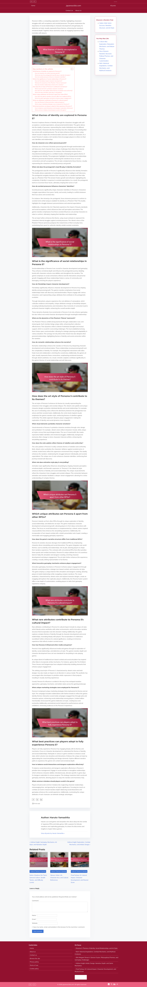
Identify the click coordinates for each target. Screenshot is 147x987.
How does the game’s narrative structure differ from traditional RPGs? (53, 96)
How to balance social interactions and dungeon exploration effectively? (54, 108)
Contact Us (69, 10)
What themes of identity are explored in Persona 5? (47, 71)
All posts (113, 5)
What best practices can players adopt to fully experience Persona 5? (52, 106)
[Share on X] (112, 984)
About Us (78, 10)
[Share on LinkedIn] (115, 984)
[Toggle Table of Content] (71, 69)
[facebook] (33, 799)
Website (34, 923)
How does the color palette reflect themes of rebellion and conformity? (54, 90)
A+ (31, 1)
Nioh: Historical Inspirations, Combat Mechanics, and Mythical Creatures (95, 953)
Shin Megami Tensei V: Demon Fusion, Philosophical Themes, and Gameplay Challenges (96, 959)
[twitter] (37, 799)
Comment (35, 900)
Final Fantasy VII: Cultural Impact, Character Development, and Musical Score (95, 970)
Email (34, 919)
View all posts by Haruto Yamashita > (53, 833)
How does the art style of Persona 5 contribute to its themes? (50, 86)
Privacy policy (34, 962)
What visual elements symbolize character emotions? (49, 88)
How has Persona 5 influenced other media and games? (49, 102)
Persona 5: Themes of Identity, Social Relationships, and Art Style (97, 948)
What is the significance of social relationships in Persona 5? (49, 79)
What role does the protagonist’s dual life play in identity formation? (52, 75)
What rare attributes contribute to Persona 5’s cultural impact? (50, 100)
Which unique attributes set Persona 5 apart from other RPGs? (50, 94)
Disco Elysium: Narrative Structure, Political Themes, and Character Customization (106, 56)
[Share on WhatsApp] (117, 984)
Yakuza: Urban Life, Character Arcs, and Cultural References (59, 877)
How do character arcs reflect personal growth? (47, 73)
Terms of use (34, 965)
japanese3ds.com (73, 6)
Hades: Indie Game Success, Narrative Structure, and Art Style (106, 25)
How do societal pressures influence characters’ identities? (50, 77)
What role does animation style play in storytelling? (48, 92)
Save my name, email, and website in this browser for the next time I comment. (59, 927)
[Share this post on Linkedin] (41, 799)
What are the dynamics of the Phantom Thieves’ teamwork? (51, 82)
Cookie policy (34, 968)
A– (35, 1)
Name (34, 915)
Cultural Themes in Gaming (37, 871)
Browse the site (35, 958)
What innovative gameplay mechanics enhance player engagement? (53, 98)
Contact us (33, 955)
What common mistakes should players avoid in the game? (50, 110)
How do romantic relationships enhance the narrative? (49, 84)
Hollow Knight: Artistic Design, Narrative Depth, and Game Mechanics (94, 965)
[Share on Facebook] (109, 984)
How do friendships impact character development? (48, 81)
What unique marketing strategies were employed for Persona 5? (52, 104)
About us (33, 952)
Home (33, 5)
